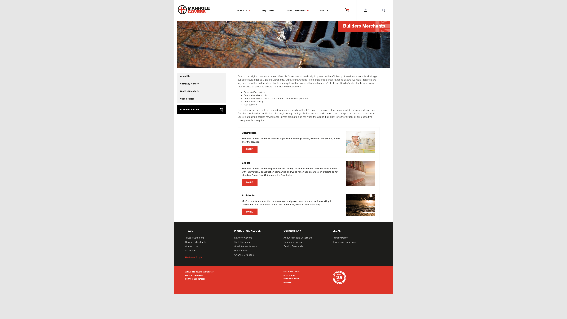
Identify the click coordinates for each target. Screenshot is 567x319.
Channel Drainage (244, 255)
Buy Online (268, 10)
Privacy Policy (340, 238)
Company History (189, 84)
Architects (190, 251)
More (249, 149)
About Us (185, 76)
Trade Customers (194, 238)
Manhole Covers (243, 238)
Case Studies (187, 99)
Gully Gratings (242, 242)
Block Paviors (241, 251)
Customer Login (193, 257)
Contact (325, 10)
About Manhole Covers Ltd (298, 238)
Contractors (191, 246)
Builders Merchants (195, 242)
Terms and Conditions (344, 242)
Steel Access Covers (245, 246)
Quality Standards (189, 91)
